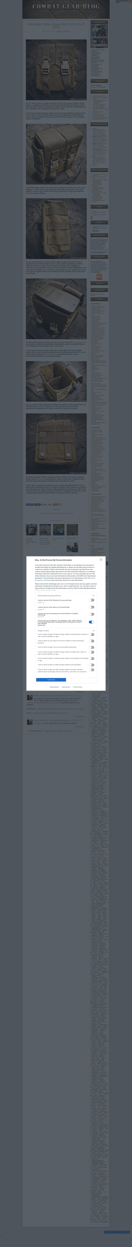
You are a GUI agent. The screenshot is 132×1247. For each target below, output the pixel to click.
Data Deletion (54, 687)
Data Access (66, 687)
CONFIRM (51, 680)
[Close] (102, 560)
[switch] (91, 600)
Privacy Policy (77, 687)
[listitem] (66, 596)
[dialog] (66, 623)
